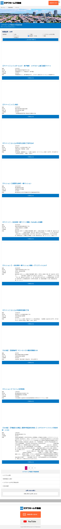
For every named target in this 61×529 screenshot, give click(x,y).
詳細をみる (31, 78)
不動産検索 (10, 7)
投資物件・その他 (33, 36)
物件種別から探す (7, 478)
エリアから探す (7, 475)
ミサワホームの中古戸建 (49, 34)
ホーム (3, 7)
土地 (15, 34)
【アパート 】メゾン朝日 (10, 104)
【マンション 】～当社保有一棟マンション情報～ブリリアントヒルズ (24, 265)
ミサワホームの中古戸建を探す (11, 482)
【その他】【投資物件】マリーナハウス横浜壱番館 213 (20, 350)
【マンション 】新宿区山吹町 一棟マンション (16, 183)
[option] (30, 50)
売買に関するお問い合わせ (30, 493)
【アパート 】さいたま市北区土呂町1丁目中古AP (18, 143)
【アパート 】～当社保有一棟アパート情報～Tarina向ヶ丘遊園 (22, 222)
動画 (45, 36)
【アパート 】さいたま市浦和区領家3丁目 (15, 310)
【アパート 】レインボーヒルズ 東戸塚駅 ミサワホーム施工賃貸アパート (26, 66)
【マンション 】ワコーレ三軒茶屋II (13, 389)
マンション (16, 36)
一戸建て (31, 34)
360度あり (16, 37)
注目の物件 (6, 486)
